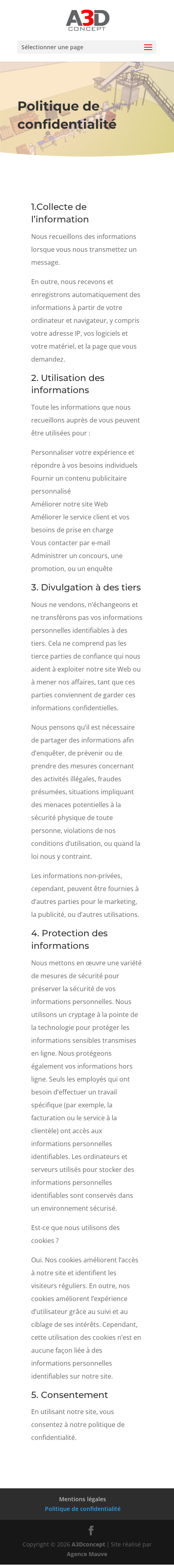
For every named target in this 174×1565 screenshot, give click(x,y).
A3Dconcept (88, 1544)
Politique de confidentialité (83, 1509)
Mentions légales (82, 1499)
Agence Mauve (87, 1554)
